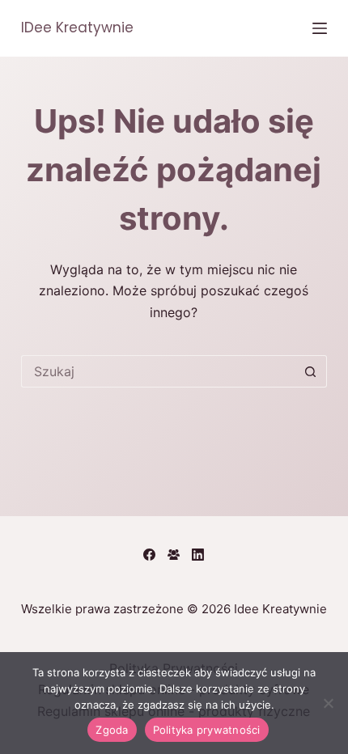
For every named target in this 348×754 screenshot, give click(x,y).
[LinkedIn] (198, 555)
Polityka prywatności (207, 729)
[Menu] (319, 28)
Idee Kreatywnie (280, 608)
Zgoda (111, 729)
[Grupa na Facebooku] (174, 555)
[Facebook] (149, 555)
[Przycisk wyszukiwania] (311, 371)
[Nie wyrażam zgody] (328, 703)
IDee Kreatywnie (77, 27)
